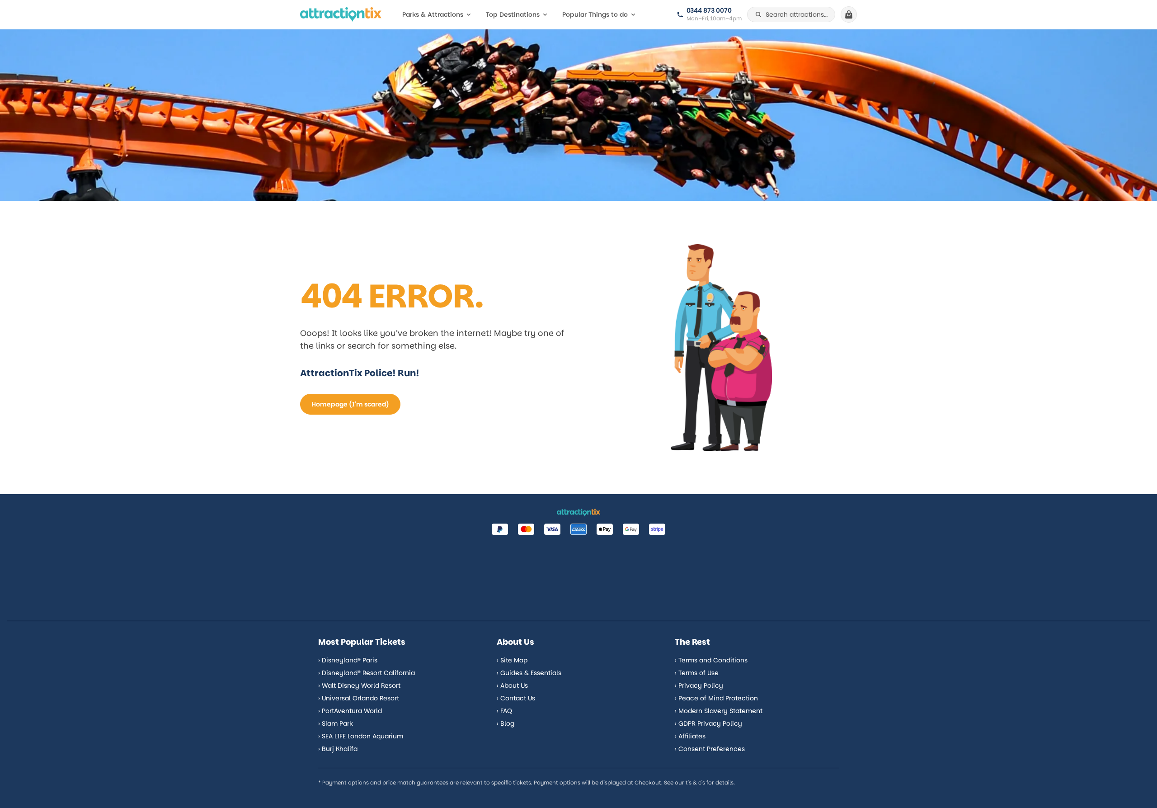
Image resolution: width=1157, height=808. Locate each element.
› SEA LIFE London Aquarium (360, 736)
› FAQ (504, 710)
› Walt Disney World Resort (359, 685)
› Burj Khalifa (337, 748)
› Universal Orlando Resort (358, 698)
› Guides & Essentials (529, 672)
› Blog (505, 723)
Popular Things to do (595, 14)
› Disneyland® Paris (347, 660)
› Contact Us (516, 698)
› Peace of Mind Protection (716, 698)
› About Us (512, 685)
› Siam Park (335, 723)
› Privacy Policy (699, 685)
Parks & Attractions (432, 14)
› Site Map (512, 660)
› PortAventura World (350, 710)
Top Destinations (513, 14)
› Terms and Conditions (711, 660)
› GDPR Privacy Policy (708, 723)
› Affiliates (690, 736)
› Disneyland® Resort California (366, 672)
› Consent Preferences (710, 748)
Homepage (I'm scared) (350, 404)
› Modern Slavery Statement (718, 710)
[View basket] (849, 14)
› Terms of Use (697, 672)
